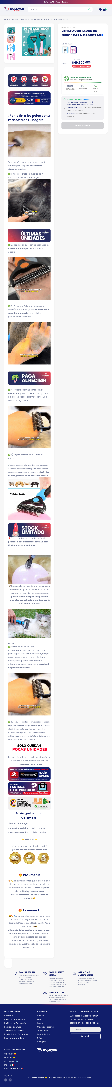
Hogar (40, 1023)
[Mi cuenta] (100, 9)
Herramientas (43, 1034)
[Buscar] (89, 9)
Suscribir (85, 1036)
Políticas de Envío (12, 1027)
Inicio (6, 19)
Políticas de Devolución (15, 1023)
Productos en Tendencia (16, 1034)
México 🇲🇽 (9, 1065)
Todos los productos (19, 19)
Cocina (40, 1015)
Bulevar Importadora (14, 1038)
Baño (39, 1019)
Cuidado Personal (45, 1027)
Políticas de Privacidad (15, 1019)
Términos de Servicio (14, 1030)
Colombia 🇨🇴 (10, 1054)
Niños (39, 1038)
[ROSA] (73, 49)
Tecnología (42, 1030)
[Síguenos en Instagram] (10, 1080)
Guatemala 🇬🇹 (11, 1061)
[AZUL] (65, 49)
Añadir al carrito (82, 125)
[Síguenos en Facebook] (5, 1080)
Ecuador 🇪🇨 (9, 1057)
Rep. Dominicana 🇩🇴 (13, 1068)
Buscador (8, 1015)
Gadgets (41, 1041)
